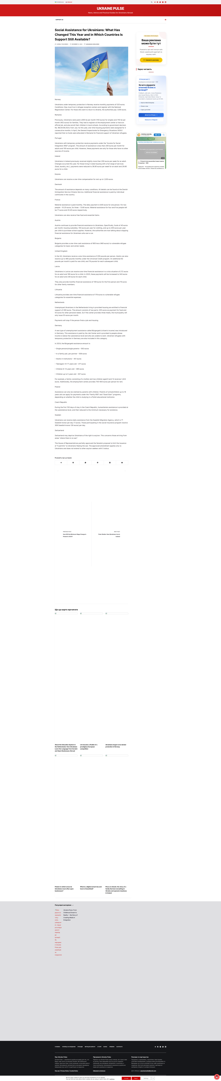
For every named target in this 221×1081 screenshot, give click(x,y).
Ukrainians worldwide (92, 44)
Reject (136, 1078)
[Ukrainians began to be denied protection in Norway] (116, 677)
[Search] (151, 2)
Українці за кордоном (68, 1046)
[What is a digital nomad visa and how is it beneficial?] (91, 819)
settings (112, 1079)
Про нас (57, 1071)
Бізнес (105, 1046)
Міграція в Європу (90, 1046)
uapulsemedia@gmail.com (148, 1071)
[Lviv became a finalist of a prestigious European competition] (91, 677)
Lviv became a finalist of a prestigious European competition (88, 747)
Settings (146, 1078)
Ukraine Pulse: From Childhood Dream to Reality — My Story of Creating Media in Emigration (70, 915)
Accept (126, 1078)
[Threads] (110, 462)
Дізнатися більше (151, 115)
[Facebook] (157, 2)
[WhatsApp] (160, 2)
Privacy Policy (65, 1071)
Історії (99, 1046)
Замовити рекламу (151, 60)
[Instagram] (163, 2)
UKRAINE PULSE (110, 8)
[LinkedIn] (165, 2)
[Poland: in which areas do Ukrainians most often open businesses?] (66, 819)
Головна (57, 1046)
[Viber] (98, 462)
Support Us (59, 19)
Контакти (119, 1046)
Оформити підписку (99, 1071)
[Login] (165, 19)
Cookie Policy (74, 1071)
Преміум (111, 1046)
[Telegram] (154, 2)
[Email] (122, 462)
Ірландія (80, 1046)
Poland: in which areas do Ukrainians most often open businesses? (64, 889)
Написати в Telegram (151, 119)
